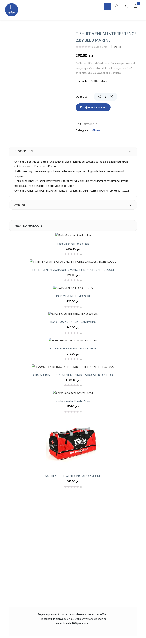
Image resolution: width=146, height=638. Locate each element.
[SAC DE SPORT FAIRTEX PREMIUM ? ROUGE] (73, 443)
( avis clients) (99, 46)
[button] (135, 6)
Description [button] (23, 151)
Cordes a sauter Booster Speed (73, 401)
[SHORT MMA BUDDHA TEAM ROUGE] (73, 314)
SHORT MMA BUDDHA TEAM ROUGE (73, 322)
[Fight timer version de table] (73, 235)
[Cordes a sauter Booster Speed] (73, 393)
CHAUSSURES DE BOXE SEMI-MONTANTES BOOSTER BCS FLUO (73, 374)
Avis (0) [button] (19, 205)
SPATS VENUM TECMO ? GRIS (73, 296)
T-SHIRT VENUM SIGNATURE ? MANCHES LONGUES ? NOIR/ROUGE (73, 269)
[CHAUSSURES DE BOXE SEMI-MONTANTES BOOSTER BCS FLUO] (73, 366)
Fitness (96, 130)
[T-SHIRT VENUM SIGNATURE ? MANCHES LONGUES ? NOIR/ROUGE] (73, 261)
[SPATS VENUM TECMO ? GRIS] (73, 287)
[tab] (73, 151)
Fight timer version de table (73, 243)
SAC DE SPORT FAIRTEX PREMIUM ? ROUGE (73, 476)
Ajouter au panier (94, 107)
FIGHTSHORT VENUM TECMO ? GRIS (73, 348)
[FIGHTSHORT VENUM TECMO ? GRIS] (73, 340)
